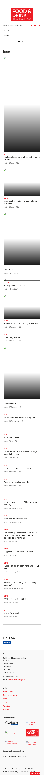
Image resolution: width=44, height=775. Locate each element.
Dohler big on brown (13, 337)
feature (7, 283)
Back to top (35, 773)
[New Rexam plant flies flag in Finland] (22, 296)
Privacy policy (8, 691)
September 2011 (11, 404)
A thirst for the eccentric (15, 599)
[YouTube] (39, 26)
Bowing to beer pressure (15, 286)
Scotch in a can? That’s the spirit (19, 468)
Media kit (18, 26)
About (5, 26)
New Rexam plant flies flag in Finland (21, 323)
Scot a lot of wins (11, 438)
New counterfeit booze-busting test (19, 418)
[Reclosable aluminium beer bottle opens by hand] (22, 58)
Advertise (6, 706)
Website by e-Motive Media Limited (22, 772)
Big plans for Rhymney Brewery (18, 552)
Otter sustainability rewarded (17, 482)
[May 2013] (22, 214)
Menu (23, 41)
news (6, 154)
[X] (35, 26)
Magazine (6, 709)
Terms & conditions (10, 695)
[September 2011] (22, 348)
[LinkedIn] (31, 26)
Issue (6, 267)
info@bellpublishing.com (16, 680)
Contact (11, 26)
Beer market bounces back (16, 519)
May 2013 (8, 270)
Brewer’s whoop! (11, 613)
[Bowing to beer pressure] (6, 279)
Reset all (7, 642)
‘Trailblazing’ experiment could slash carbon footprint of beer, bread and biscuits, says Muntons (20, 535)
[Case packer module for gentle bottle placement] (22, 170)
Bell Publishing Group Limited (15, 769)
